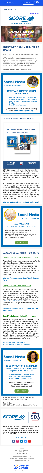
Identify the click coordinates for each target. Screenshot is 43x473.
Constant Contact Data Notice (26, 458)
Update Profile (13, 458)
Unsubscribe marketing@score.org (21, 456)
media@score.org (24, 460)
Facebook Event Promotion (12, 301)
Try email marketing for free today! (21, 470)
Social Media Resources (18, 105)
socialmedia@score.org (24, 111)
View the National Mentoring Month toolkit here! (21, 202)
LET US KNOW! (21, 391)
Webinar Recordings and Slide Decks (22, 97)
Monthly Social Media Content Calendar (23, 99)
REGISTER (21, 242)
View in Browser (35, 13)
